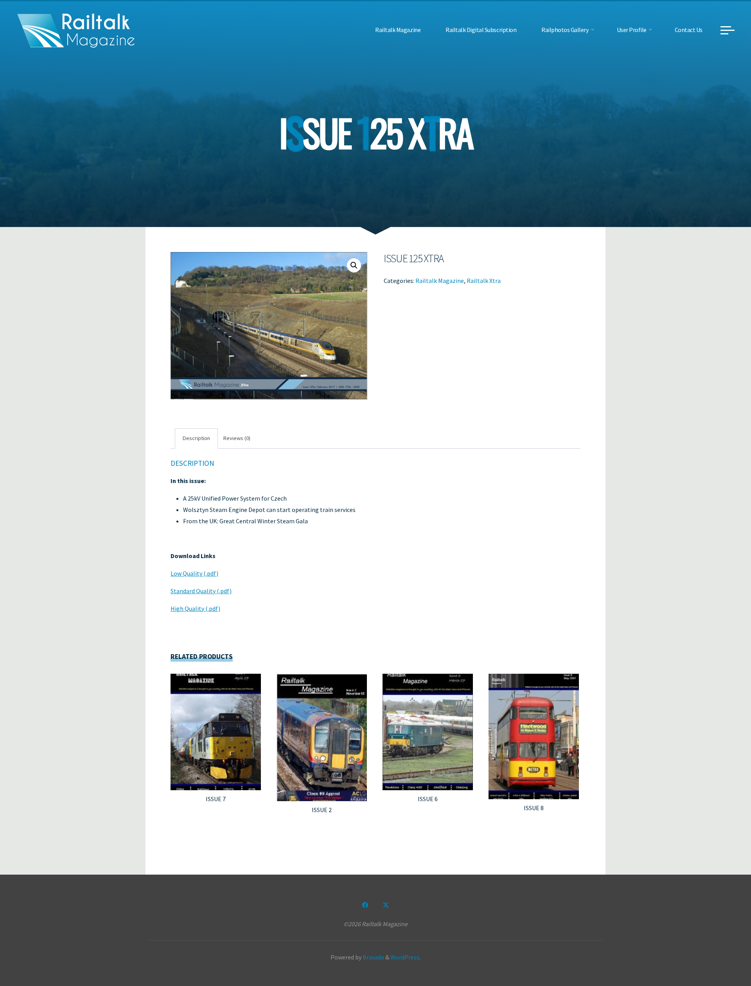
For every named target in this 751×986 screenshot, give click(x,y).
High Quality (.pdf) (195, 608)
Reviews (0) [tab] (236, 438)
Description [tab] (196, 438)
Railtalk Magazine (439, 280)
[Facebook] (365, 905)
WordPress (404, 957)
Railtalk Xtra (484, 280)
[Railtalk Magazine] (76, 30)
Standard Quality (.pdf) (201, 591)
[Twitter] (385, 905)
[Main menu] (727, 30)
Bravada (372, 957)
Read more (216, 729)
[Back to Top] (720, 955)
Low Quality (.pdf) (194, 573)
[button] (354, 265)
